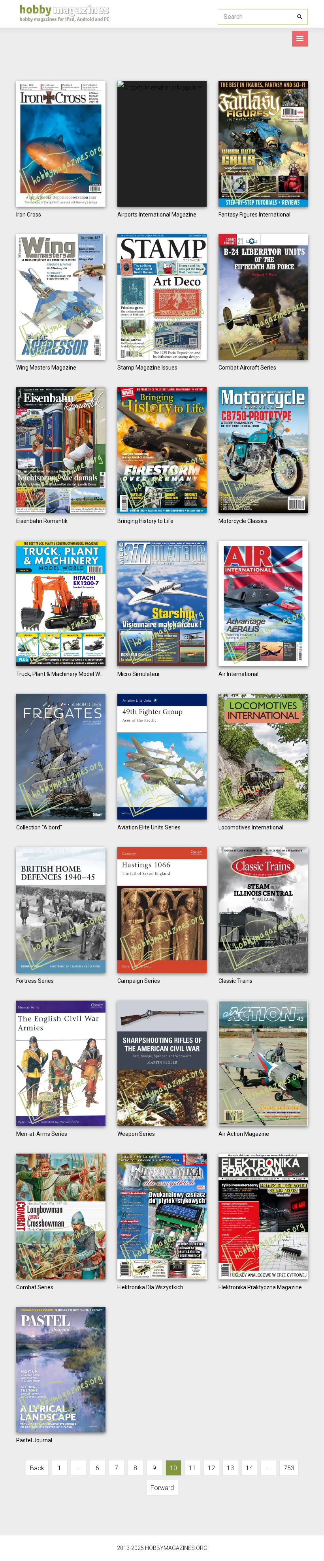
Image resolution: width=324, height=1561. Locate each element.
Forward (162, 1488)
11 (192, 1468)
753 (289, 1468)
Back (37, 1468)
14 (249, 1468)
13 (230, 1468)
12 (211, 1468)
